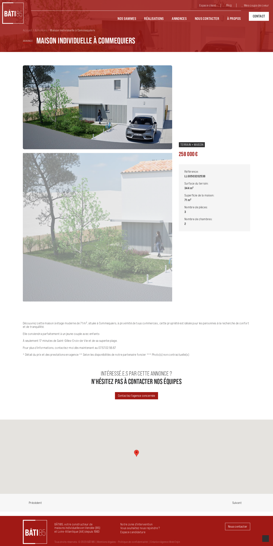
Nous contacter (207, 19)
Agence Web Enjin (170, 541)
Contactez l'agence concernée (136, 395)
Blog (229, 5)
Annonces (179, 19)
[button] (132, 532)
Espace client (207, 5)
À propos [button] (234, 19)
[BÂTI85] (13, 13)
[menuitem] (211, 6)
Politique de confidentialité (133, 541)
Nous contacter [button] (237, 526)
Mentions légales (106, 541)
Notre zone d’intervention (136, 524)
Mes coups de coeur (256, 5)
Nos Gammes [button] (127, 19)
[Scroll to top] (265, 538)
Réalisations (154, 19)
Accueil (27, 30)
